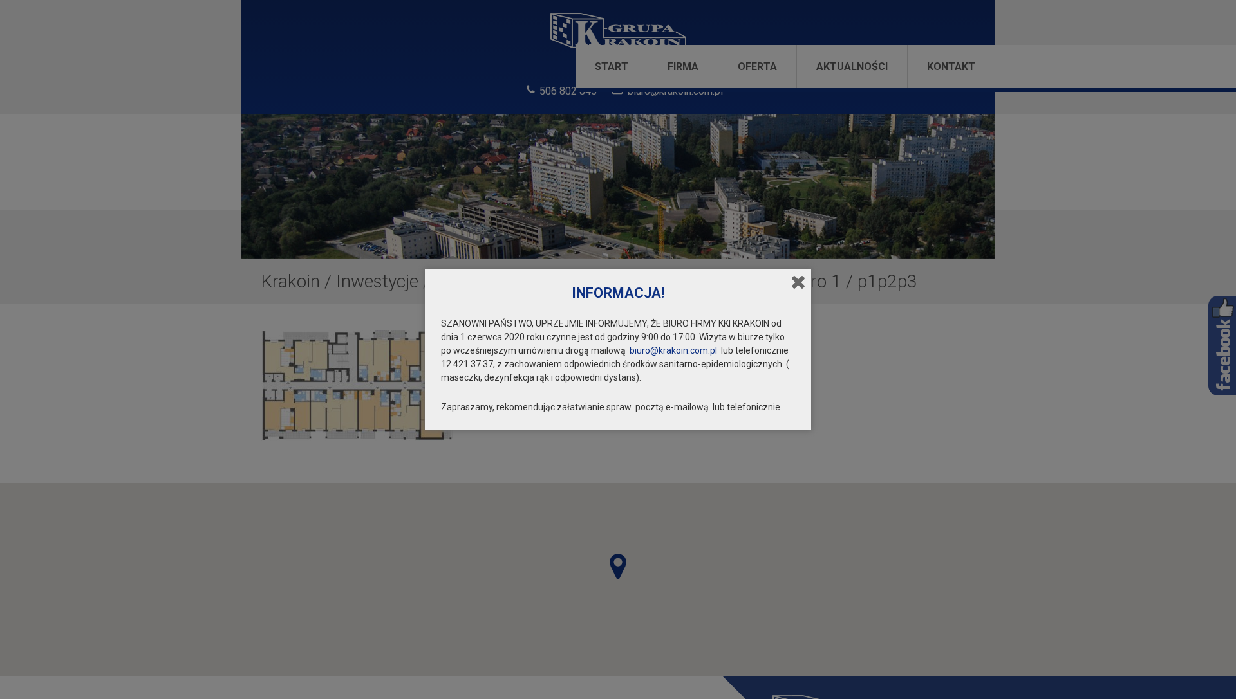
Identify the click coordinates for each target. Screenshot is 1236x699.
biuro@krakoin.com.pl (673, 350)
